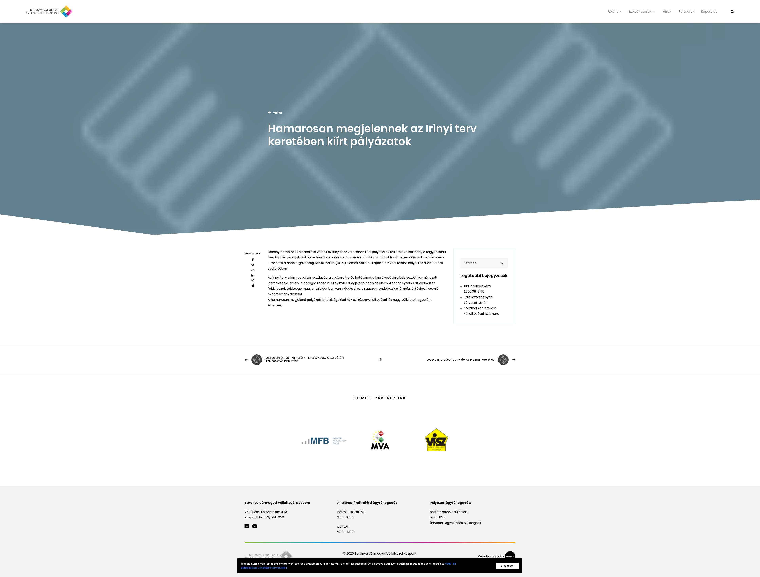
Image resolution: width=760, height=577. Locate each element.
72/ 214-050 (274, 517)
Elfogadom (507, 565)
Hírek (667, 11)
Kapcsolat (709, 11)
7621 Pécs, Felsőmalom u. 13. (266, 512)
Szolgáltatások (639, 11)
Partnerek (686, 11)
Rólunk (613, 11)
